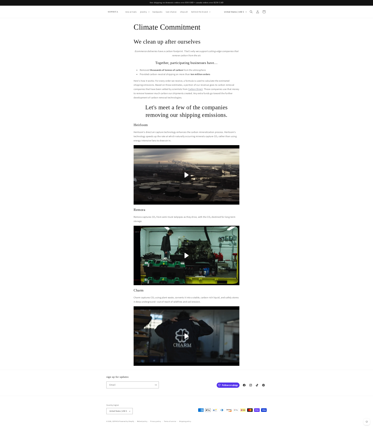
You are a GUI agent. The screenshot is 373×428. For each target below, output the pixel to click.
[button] (144, 12)
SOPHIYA (115, 421)
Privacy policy (155, 421)
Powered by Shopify (126, 421)
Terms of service (170, 421)
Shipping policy (185, 421)
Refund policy (142, 421)
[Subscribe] (155, 385)
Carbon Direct (195, 89)
